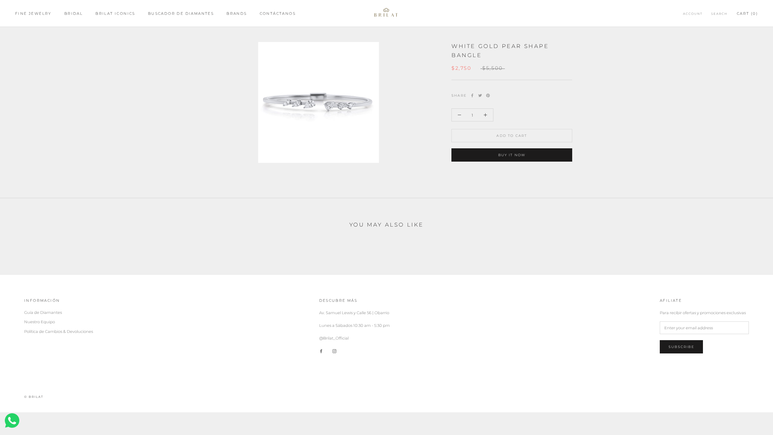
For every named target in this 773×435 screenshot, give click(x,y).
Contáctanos (278, 13)
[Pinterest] (488, 95)
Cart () (747, 13)
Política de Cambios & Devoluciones (58, 331)
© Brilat (33, 397)
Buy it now (512, 155)
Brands (236, 13)
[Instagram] (334, 351)
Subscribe (681, 347)
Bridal (73, 13)
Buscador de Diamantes (181, 13)
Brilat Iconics (115, 13)
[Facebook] (472, 95)
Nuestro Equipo (39, 321)
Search (719, 14)
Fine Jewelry (33, 13)
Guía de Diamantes (43, 312)
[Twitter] (480, 95)
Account (693, 14)
